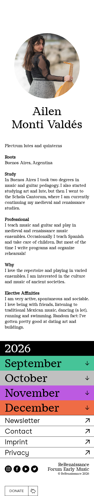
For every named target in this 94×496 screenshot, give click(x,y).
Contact (18, 431)
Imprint (16, 442)
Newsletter (22, 420)
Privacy (17, 452)
